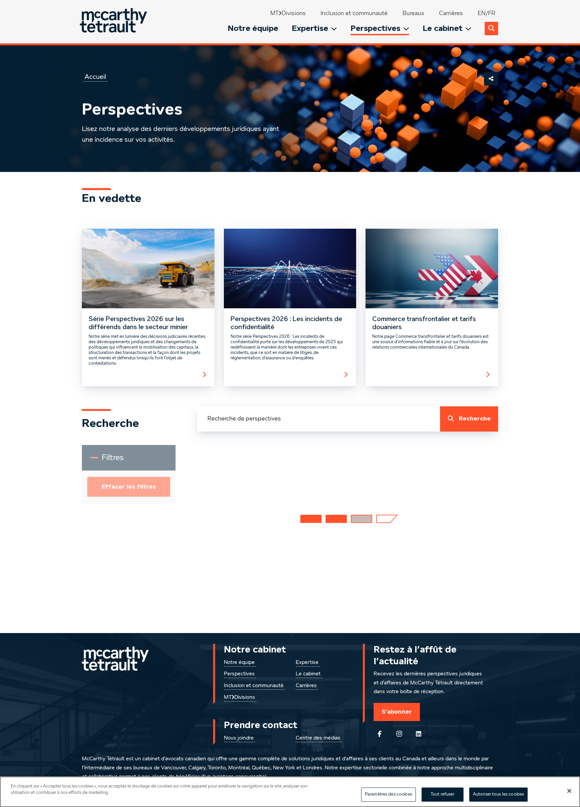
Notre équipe (253, 28)
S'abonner (397, 711)
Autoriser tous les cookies (498, 794)
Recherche (475, 418)
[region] (290, 791)
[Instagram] (399, 734)
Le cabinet (443, 28)
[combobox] (318, 419)
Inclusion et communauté (354, 13)
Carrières (451, 13)
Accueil (95, 77)
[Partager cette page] (491, 78)
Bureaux (413, 13)
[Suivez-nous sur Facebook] (380, 734)
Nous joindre (239, 738)
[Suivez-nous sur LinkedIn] (419, 734)
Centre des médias (318, 738)
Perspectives (375, 28)
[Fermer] (569, 790)
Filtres (120, 460)
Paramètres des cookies (388, 794)
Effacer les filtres (129, 487)
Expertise (310, 28)
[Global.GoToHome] (114, 21)
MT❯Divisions (288, 13)
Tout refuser (442, 794)
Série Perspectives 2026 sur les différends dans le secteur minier (138, 323)
